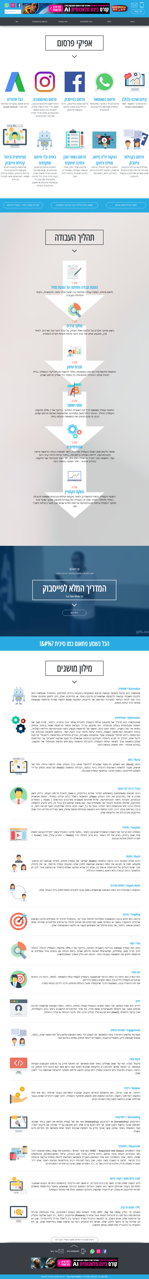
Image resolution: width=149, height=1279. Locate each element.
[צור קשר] (134, 5)
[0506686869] (7, 5)
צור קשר (54, 1251)
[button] (23, 205)
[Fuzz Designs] (19, 5)
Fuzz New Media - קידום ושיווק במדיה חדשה (61, 1277)
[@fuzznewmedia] (13, 5)
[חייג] (83, 1251)
